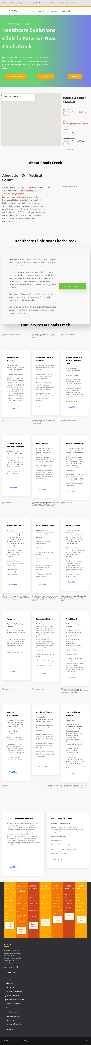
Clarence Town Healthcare (15, 1000)
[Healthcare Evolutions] (13, 10)
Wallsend (29, 191)
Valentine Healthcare (13, 1008)
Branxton (31, 197)
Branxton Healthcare (13, 1016)
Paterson (11, 194)
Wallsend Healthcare (13, 995)
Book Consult (73, 286)
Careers (40, 11)
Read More (13, 409)
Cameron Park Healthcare (14, 991)
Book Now (69, 149)
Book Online (9, 925)
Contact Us (10, 1020)
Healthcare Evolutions (16, 1041)
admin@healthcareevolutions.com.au (60, 3)
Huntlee (19, 197)
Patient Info (10, 987)
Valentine (11, 197)
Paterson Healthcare (13, 1004)
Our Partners (54, 11)
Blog (47, 11)
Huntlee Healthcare (12, 1012)
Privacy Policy (10, 1030)
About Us (33, 11)
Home (26, 11)
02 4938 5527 (68, 132)
